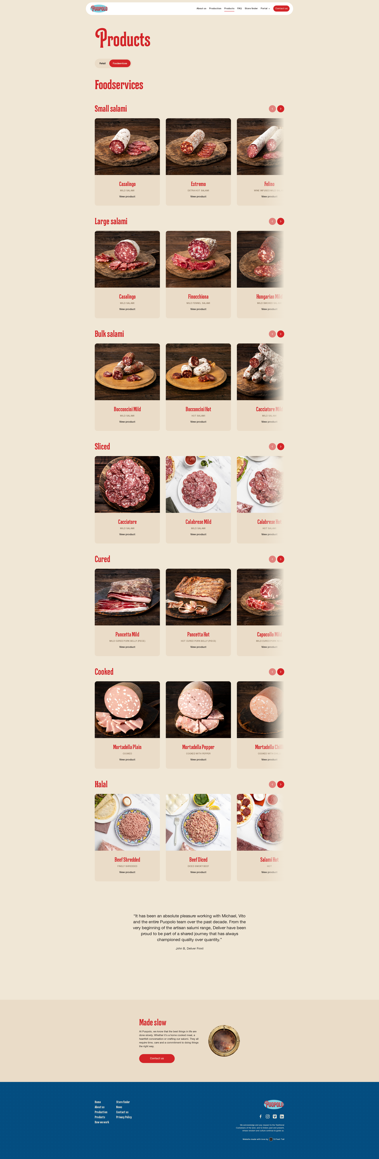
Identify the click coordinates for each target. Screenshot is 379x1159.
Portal (264, 9)
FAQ (239, 9)
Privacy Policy (124, 1117)
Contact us (281, 9)
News (119, 1107)
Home (98, 1102)
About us (201, 9)
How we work (102, 1122)
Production (215, 9)
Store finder (251, 9)
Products (229, 9)
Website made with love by (263, 1139)
